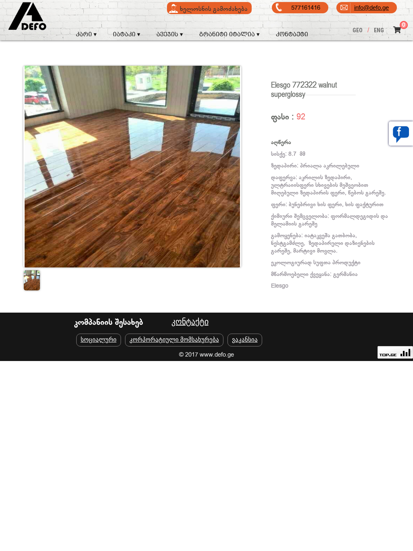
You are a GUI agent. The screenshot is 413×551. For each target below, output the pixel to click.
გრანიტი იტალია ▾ (229, 34)
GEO (358, 30)
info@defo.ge (371, 7)
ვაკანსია (245, 339)
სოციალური (99, 339)
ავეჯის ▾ (169, 34)
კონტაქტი (292, 34)
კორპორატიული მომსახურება (174, 339)
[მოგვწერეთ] (401, 133)
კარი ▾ (86, 34)
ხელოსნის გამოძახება (214, 8)
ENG (379, 30)
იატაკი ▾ (126, 34)
